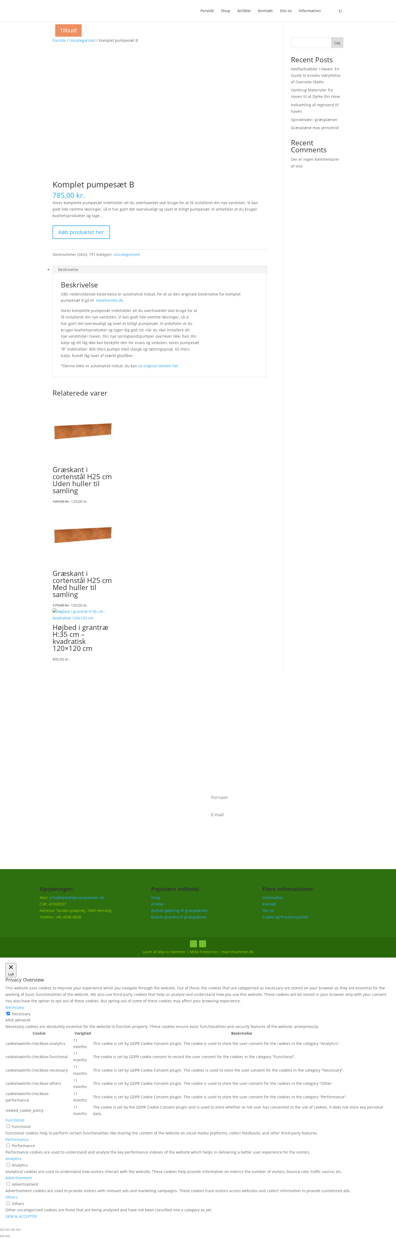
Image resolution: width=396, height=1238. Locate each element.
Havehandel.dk (109, 300)
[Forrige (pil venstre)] (2, 1236)
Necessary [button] (14, 1007)
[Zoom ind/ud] (2, 1229)
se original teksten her (158, 365)
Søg (337, 42)
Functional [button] (14, 1120)
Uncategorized (82, 40)
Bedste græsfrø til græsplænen (179, 917)
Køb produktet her (81, 232)
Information (310, 11)
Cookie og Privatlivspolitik (285, 917)
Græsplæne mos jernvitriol (315, 127)
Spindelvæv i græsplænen (314, 119)
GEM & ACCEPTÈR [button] (21, 1216)
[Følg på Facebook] (193, 943)
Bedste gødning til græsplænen (179, 910)
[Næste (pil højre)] (7, 1236)
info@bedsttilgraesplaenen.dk (77, 897)
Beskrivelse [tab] (68, 269)
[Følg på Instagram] (202, 943)
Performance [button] (17, 1139)
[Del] (13, 1229)
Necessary (21, 1013)
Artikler (244, 11)
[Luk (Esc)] (18, 1229)
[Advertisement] (198, 730)
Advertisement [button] (18, 1177)
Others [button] (11, 1197)
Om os (286, 11)
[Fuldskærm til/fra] (7, 1229)
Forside (207, 11)
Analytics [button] (13, 1158)
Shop (225, 11)
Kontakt (265, 11)
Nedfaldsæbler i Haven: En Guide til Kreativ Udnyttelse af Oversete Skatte (316, 75)
